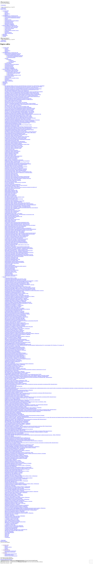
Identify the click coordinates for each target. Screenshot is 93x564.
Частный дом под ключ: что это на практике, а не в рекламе (16, 102)
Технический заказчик (9, 22)
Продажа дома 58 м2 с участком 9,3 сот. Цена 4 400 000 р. (15, 357)
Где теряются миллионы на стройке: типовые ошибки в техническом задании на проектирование (23, 94)
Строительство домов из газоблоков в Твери (13, 148)
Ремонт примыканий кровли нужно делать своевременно (15, 226)
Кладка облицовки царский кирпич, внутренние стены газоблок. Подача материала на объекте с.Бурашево (24, 415)
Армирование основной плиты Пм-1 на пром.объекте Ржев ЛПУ (17, 295)
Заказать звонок (3, 9)
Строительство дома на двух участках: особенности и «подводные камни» (18, 172)
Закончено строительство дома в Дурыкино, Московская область (17, 416)
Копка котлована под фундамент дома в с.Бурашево (14, 488)
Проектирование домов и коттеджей (11, 26)
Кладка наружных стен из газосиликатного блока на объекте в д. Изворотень (19, 512)
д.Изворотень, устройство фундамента (12, 517)
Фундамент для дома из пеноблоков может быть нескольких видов (17, 223)
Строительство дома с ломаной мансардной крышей (14, 200)
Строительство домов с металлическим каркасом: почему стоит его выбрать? (19, 203)
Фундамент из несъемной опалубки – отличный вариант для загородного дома (19, 214)
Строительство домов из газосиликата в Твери (13, 147)
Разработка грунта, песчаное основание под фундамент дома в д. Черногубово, (19, 397)
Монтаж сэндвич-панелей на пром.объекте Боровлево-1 (15, 348)
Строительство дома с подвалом (11, 212)
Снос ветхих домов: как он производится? (12, 184)
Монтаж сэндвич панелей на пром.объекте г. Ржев (14, 285)
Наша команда (7, 13)
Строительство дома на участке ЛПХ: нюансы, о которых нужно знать (18, 178)
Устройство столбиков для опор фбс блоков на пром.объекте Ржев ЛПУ (18, 302)
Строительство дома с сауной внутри (12, 211)
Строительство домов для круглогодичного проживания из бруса (17, 222)
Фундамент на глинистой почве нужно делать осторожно (15, 236)
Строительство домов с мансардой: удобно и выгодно (15, 231)
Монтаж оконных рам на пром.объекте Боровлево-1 (14, 354)
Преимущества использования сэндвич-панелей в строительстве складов (18, 126)
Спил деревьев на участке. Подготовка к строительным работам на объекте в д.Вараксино (21, 491)
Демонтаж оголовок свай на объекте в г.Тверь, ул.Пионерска (16, 492)
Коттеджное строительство (10, 268)
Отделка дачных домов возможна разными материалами (15, 240)
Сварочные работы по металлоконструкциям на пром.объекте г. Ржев (17, 286)
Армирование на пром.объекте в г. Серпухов (13, 306)
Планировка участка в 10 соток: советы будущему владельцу (16, 166)
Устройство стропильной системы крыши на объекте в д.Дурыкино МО (18, 467)
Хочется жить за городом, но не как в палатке (13, 101)
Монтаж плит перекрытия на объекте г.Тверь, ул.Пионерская (16, 478)
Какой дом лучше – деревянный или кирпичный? (14, 159)
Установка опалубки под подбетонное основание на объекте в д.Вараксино (19, 445)
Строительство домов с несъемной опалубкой (13, 201)
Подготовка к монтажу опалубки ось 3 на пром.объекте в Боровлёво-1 (18, 358)
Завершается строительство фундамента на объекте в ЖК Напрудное (17, 437)
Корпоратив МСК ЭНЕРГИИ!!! (11, 466)
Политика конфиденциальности (6, 559)
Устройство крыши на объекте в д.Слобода (13, 460)
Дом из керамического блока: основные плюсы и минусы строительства (18, 128)
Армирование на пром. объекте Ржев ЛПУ (13, 307)
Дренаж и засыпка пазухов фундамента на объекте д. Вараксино (17, 403)
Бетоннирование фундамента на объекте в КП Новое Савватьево (17, 323)
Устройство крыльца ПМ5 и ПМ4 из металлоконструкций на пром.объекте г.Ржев (20, 288)
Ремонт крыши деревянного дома (11, 190)
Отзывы (6, 11)
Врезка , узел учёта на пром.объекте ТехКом (13, 338)
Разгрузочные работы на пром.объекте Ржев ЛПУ (14, 331)
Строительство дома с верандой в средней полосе (14, 167)
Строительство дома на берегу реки (11, 174)
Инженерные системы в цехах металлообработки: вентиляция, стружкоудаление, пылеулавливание (23, 88)
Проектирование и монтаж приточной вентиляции (14, 261)
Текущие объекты (12, 61)
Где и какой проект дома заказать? (11, 157)
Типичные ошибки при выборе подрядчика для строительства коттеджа (18, 98)
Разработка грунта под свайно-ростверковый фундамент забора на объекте (18, 477)
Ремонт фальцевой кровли (10, 209)
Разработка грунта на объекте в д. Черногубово (13, 327)
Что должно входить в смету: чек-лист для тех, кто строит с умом (17, 106)
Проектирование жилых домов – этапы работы (13, 213)
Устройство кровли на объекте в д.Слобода (13, 443)
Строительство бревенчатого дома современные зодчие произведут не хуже (19, 254)
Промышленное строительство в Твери (12, 125)
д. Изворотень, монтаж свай (10, 524)
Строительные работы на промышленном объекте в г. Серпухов (16, 297)
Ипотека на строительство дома (11, 385)
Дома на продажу (8, 29)
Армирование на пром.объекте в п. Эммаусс (13, 304)
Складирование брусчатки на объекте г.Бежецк (13, 498)
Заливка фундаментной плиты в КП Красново (13, 413)
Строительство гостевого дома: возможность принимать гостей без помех (18, 230)
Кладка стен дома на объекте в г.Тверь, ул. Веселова (14, 490)
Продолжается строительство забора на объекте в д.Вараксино (16, 455)
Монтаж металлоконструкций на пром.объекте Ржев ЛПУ (15, 315)
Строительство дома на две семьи (11, 274)
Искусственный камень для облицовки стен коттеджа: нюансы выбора (18, 163)
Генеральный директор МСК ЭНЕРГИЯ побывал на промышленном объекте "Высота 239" (22, 509)
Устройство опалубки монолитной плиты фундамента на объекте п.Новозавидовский (20, 408)
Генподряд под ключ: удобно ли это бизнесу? (13, 105)
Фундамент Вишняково (9, 531)
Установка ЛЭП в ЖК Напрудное (11, 528)
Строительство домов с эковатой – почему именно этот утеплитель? (17, 202)
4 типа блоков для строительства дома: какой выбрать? (15, 141)
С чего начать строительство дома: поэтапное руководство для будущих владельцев (20, 117)
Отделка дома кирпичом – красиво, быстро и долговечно (15, 182)
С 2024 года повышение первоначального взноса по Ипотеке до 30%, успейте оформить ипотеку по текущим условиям (27, 375)
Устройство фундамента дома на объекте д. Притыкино (15, 394)
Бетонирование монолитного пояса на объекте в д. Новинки (16, 298)
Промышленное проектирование (11, 553)
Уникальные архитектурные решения (12, 20)
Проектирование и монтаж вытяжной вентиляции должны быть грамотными (19, 255)
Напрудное (7, 534)
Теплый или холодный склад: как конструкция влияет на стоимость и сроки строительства (21, 87)
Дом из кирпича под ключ (9, 149)
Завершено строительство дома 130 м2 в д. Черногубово (15, 322)
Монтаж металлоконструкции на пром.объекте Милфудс (15, 355)
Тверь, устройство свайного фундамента (12, 520)
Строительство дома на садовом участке (12, 219)
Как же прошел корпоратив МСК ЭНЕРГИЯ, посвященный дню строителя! (19, 429)
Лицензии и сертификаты (9, 24)
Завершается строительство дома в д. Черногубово (14, 294)
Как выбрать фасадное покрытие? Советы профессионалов (16, 164)
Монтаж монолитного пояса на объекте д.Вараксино (14, 356)
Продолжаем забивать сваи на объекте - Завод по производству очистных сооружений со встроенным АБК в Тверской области (28, 426)
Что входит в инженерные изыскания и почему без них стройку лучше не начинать (20, 103)
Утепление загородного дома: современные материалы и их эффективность (19, 99)
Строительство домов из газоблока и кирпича (13, 143)
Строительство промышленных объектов (12, 17)
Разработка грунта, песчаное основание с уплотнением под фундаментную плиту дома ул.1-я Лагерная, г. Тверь (25, 401)
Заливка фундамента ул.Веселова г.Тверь (12, 516)
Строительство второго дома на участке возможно (14, 256)
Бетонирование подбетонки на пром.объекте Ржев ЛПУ (15, 319)
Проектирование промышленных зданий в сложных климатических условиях (19, 129)
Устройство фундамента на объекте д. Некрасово (14, 382)
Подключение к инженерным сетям (11, 257)
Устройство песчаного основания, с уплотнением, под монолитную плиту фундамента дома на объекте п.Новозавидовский (28, 410)
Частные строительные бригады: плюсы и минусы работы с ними (17, 162)
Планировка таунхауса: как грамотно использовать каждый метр (17, 97)
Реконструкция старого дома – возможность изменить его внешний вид (18, 228)
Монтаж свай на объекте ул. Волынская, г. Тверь (14, 425)
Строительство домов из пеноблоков (11, 152)
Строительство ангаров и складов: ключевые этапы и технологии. (17, 136)
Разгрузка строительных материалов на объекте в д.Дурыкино (16, 507)
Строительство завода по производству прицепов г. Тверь (15, 278)
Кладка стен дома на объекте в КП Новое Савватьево (15, 317)
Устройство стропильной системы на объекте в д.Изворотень (16, 506)
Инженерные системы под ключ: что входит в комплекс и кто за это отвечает (19, 110)
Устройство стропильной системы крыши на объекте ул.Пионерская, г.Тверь (19, 452)
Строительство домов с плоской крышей (12, 161)
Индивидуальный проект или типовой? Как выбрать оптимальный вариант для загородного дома (23, 114)
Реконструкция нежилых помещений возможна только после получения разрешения (20, 229)
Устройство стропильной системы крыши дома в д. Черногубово (17, 299)
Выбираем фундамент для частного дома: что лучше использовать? (17, 160)
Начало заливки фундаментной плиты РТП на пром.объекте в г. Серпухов (18, 303)
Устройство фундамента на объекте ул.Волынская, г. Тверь (15, 406)
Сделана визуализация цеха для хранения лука (13, 428)
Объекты (6, 18)
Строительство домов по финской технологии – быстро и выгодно (17, 224)
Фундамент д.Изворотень (9, 514)
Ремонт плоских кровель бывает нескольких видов (14, 227)
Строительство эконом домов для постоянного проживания (16, 241)
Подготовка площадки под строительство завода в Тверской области (17, 438)
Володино (7, 536)
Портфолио (7, 31)
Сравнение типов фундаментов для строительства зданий (15, 138)
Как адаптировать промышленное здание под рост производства (17, 90)
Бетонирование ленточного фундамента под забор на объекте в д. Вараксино (19, 468)
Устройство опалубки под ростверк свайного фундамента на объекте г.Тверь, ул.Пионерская (22, 483)
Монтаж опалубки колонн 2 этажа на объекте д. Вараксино (16, 383)
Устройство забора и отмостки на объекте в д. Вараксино (15, 301)
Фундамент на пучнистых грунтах (11, 199)
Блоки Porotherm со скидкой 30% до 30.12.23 (13, 365)
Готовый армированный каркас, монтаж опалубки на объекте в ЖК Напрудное (19, 439)
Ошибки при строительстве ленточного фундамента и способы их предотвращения (20, 121)
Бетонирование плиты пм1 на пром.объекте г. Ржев (14, 291)
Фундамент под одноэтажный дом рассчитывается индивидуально (17, 246)
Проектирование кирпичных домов (11, 192)
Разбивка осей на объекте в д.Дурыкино (12, 504)
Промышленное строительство (10, 550)
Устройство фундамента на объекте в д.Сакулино (14, 495)
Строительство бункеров (9, 28)
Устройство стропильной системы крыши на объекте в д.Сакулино (17, 469)
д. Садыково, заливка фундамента (11, 523)
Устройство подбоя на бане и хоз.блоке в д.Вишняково (15, 515)
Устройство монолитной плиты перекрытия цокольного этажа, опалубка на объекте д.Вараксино (23, 411)
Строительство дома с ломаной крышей (12, 208)
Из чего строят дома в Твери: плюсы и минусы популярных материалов (18, 107)
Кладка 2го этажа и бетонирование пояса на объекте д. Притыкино (17, 328)
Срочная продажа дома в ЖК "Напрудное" (13, 473)
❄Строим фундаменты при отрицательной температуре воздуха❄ (17, 381)
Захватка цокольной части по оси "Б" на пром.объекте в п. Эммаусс (17, 313)
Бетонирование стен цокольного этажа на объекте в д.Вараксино (17, 433)
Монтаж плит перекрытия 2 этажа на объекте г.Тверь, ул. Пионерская (17, 465)
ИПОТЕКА (5, 81)
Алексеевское (7, 537)
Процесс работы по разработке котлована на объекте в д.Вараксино (17, 450)
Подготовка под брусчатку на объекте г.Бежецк (13, 476)
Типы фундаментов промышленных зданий (13, 123)
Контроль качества (8, 32)
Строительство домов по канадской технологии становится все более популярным (20, 225)
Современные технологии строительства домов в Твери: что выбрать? (18, 118)
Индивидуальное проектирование (11, 555)
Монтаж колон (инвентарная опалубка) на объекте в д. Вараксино (17, 400)
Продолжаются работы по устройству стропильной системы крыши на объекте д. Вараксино (22, 333)
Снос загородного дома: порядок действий (13, 179)
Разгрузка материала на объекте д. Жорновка (13, 337)
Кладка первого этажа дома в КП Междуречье (13, 441)
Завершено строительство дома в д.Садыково (13, 474)
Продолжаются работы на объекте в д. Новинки (14, 329)
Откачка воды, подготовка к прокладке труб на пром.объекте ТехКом (17, 342)
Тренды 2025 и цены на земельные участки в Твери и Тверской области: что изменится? (21, 127)
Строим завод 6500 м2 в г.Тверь (11, 277)
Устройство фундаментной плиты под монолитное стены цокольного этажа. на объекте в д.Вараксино (24, 440)
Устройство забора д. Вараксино (11, 459)
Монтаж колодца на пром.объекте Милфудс (13, 335)
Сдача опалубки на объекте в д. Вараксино (13, 359)
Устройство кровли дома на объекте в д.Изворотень (14, 482)
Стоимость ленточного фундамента (11, 150)
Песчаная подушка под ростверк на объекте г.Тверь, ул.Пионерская (17, 487)
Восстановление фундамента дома (11, 197)
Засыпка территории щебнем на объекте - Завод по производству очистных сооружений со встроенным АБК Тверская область (28, 377)
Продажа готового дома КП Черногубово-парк (13, 470)
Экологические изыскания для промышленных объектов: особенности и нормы (19, 109)
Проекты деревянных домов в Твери (11, 153)
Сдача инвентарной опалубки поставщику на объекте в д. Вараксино (17, 423)
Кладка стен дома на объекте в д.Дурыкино (13, 493)
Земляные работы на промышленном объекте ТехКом (15, 347)
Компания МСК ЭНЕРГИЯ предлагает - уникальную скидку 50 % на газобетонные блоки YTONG (23, 374)
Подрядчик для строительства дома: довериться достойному (16, 168)
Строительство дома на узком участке (12, 175)
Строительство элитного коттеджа (11, 173)
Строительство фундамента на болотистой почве (14, 198)
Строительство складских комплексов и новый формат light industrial (17, 139)
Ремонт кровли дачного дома (10, 245)
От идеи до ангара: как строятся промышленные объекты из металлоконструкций (20, 108)
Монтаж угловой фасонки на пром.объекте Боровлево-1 (15, 343)
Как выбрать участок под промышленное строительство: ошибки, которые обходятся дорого (22, 92)
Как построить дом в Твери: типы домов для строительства (16, 137)
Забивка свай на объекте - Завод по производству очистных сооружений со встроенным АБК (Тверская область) (25, 419)
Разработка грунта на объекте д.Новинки (12, 398)
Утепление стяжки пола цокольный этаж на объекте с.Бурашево (16, 456)
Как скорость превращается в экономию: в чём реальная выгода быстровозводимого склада (22, 89)
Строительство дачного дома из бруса (12, 263)
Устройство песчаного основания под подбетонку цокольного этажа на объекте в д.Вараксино (22, 427)
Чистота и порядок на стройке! (10, 379)
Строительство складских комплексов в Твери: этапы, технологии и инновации (19, 120)
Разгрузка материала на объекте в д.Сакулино (13, 479)
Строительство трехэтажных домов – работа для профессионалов (17, 234)
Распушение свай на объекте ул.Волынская (13, 412)
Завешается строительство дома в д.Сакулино (13, 461)
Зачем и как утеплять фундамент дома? (12, 156)
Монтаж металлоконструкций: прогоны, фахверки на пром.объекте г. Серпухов (19, 284)
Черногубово (7, 533)
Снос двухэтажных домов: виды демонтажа (13, 180)
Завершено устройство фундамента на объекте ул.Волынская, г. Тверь (18, 402)
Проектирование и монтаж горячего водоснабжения (14, 262)
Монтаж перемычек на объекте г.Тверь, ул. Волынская (15, 364)
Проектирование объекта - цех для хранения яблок (14, 432)
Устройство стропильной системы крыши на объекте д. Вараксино (17, 340)
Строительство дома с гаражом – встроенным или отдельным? (16, 238)
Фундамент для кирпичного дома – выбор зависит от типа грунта (17, 244)
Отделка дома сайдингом (9, 183)
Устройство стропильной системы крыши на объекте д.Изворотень (17, 497)
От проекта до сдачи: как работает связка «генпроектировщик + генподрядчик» (19, 112)
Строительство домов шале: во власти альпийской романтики (16, 242)
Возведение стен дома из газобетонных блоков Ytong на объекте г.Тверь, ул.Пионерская (21, 475)
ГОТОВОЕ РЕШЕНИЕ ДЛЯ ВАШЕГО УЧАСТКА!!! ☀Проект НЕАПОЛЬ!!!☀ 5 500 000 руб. (22, 446)
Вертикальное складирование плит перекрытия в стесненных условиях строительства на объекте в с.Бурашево (25, 453)
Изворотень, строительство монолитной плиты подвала (15, 521)
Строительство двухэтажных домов (11, 260)
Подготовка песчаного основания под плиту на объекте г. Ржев (16, 293)
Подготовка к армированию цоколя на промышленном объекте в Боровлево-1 (19, 363)
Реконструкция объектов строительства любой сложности (15, 266)
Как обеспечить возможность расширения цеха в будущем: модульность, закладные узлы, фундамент (23, 86)
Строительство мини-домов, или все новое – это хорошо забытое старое (18, 171)
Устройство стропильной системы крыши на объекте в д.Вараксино (17, 336)
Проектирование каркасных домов (11, 191)
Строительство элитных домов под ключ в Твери (14, 146)
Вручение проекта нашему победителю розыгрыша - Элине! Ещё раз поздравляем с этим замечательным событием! (26, 404)
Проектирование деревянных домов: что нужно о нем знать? (16, 185)
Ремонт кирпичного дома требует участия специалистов (15, 239)
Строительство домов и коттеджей (11, 27)
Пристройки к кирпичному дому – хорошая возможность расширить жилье (19, 250)
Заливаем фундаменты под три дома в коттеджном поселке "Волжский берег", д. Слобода (21, 280)
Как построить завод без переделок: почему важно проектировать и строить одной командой (22, 93)
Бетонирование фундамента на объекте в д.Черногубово (15, 368)
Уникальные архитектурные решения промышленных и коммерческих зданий (19, 444)
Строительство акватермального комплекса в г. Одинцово (15, 279)
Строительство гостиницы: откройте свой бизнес (14, 237)
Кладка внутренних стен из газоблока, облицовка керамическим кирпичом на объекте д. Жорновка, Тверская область (26, 376)
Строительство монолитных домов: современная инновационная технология (19, 252)
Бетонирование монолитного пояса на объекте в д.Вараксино (16, 353)
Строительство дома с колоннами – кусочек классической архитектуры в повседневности (21, 207)
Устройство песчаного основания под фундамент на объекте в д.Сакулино (18, 501)
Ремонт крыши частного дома (10, 220)
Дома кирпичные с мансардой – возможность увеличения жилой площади (18, 247)
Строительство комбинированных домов (12, 259)
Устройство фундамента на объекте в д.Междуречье (14, 449)
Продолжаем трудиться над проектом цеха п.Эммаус (14, 462)
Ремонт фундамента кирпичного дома (12, 215)
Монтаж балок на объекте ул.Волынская (12, 361)
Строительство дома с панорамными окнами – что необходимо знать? (18, 206)
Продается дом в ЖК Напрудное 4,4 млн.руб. (13, 464)
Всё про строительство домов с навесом (12, 186)
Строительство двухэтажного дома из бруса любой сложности (16, 253)
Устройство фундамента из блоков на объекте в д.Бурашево (16, 484)
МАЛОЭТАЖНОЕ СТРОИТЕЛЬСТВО (10, 69)
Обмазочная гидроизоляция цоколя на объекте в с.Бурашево (16, 458)
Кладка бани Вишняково (9, 532)
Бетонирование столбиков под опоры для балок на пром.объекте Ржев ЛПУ (19, 326)
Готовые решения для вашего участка (12, 30)
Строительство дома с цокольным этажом (12, 210)
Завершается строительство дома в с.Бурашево (13, 360)
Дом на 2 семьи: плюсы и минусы (11, 158)
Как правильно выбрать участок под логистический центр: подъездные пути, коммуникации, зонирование (24, 85)
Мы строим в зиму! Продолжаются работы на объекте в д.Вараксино (17, 372)
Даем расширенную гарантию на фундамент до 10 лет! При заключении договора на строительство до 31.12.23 (25, 369)
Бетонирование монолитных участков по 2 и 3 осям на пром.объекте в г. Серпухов (20, 289)
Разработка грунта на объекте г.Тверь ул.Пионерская (14, 500)
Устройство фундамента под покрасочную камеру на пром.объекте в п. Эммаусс (19, 296)
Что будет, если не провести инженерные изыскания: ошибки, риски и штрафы (19, 111)
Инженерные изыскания (9, 23)
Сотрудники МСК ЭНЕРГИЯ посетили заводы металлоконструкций (17, 489)
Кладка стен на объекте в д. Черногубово (12, 346)
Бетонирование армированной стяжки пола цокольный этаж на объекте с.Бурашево (20, 447)
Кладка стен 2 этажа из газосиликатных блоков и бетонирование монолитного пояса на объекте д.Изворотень (25, 508)
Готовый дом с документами (10, 485)
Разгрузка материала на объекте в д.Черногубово (14, 341)
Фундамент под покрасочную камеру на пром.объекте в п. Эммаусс (17, 283)
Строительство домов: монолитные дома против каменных (16, 142)
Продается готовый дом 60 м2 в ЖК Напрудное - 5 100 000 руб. (16, 422)
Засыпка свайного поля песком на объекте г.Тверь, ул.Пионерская (17, 499)
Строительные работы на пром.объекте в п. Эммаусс (14, 308)
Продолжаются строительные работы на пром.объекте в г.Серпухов (17, 309)
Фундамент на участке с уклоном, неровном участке (14, 196)
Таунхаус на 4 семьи (8, 264)
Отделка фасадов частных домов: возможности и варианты (16, 169)
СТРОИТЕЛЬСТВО (6, 549)
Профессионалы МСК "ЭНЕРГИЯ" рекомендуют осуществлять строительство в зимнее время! (22, 399)
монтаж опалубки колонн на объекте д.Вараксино (14, 366)
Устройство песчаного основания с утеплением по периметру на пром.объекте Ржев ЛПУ (21, 320)
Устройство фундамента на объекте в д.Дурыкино (14, 502)
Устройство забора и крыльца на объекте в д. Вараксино (15, 324)
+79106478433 (3, 540)
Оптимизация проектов (9, 21)
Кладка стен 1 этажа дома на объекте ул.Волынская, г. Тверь (16, 380)
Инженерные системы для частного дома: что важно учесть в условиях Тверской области (21, 95)
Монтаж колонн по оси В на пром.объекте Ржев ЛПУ (15, 318)
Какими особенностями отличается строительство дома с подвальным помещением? (20, 204)
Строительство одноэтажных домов (11, 258)
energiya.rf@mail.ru (3, 541)
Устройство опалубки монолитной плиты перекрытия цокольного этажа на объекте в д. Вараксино (23, 407)
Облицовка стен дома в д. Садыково (11, 513)
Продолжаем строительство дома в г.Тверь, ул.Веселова (15, 503)
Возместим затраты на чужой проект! (12, 370)
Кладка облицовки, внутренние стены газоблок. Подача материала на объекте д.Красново (21, 405)
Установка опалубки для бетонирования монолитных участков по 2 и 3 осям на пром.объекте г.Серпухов (24, 290)
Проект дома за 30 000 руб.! (10, 362)
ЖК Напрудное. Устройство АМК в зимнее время (14, 530)
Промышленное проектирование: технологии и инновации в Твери (17, 122)
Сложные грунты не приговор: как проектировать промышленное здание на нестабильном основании (24, 91)
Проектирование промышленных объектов (13, 16)
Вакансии (6, 12)
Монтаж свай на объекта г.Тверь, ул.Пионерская (14, 494)
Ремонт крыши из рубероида (10, 221)
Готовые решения (8, 19)
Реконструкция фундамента (10, 265)
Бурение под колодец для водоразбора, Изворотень (14, 526)
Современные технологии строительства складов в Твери (15, 130)
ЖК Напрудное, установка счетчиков (12, 522)
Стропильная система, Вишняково (11, 527)
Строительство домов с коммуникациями (12, 188)
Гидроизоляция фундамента (10, 269)
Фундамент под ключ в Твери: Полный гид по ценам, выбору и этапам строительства (20, 131)
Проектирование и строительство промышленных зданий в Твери (17, 144)
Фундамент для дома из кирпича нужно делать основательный (16, 235)
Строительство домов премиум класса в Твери (13, 145)
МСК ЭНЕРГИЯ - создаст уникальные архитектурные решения (16, 421)
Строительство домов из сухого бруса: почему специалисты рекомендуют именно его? (21, 187)
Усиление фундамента (9, 273)
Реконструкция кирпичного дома (11, 267)
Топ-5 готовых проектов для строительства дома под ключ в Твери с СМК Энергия (20, 132)
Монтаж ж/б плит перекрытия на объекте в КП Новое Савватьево (17, 312)
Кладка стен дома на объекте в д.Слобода (12, 496)
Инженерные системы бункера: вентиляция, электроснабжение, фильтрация (19, 113)
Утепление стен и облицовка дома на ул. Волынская (14, 330)
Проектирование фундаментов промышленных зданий (15, 133)
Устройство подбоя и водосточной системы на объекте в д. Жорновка (17, 334)
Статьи (4, 84)
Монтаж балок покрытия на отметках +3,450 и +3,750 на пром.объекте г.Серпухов (20, 287)
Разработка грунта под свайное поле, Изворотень (14, 525)
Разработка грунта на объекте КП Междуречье (13, 451)
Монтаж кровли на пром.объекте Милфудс (13, 351)
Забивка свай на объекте (9, 435)
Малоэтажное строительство (10, 275)
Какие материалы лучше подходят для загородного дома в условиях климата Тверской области (22, 96)
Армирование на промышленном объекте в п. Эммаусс (15, 292)
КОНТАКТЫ (5, 82)
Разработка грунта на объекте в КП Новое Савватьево (15, 325)
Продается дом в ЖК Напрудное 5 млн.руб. (13, 436)
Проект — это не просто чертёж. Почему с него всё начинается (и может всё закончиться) (21, 104)
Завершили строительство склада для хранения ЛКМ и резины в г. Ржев (18, 281)
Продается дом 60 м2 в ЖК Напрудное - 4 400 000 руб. (15, 448)
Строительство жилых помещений (11, 243)
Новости (6, 14)
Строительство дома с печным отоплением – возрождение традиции (17, 205)
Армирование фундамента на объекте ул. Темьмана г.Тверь (16, 300)
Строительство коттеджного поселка (11, 270)
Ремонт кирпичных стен (9, 189)
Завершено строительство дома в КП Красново (13, 386)
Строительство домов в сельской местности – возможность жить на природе (19, 248)
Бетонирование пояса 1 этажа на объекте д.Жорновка (14, 371)
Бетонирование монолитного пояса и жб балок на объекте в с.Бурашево (18, 463)
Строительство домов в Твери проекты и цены (13, 135)
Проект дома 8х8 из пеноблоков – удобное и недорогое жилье (16, 249)
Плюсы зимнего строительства (10, 387)
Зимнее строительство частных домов (12, 140)
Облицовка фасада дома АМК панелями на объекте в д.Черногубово (17, 486)
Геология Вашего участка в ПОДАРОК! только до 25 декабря (16, 373)
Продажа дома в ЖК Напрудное (11, 481)
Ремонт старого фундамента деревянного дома (13, 216)
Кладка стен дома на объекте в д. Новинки (13, 321)
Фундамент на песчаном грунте (11, 195)
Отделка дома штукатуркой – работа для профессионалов (15, 170)
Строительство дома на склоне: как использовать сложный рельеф (17, 176)
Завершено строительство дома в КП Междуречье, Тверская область (17, 420)
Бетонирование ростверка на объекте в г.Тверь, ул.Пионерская (16, 480)
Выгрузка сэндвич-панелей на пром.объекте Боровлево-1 (15, 352)
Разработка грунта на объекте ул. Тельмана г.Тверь (14, 305)
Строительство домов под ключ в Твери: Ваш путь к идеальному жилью (18, 124)
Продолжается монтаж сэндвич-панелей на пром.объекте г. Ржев (17, 282)
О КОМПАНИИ (6, 47)
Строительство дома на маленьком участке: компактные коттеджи (17, 177)
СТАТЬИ (4, 83)
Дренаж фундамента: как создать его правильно (13, 165)
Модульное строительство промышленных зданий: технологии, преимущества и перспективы (22, 119)
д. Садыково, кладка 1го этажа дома (11, 518)
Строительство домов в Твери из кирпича (12, 151)
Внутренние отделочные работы (11, 181)
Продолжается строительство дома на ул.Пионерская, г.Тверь (16, 457)
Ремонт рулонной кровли (9, 218)
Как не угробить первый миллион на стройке (13, 100)
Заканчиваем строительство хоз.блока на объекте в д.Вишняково (17, 505)
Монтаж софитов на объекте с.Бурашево (12, 367)
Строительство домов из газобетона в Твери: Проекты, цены (16, 134)
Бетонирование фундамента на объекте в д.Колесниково (15, 314)
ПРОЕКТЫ (5, 552)
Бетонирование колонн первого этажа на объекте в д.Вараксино (17, 395)
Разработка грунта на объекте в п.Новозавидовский (14, 418)
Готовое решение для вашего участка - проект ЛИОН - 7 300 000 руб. (17, 424)
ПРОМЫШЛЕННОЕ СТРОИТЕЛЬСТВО (10, 52)
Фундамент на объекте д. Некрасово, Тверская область (15, 378)
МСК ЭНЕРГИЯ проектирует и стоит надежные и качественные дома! (18, 344)
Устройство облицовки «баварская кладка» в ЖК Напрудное (16, 529)
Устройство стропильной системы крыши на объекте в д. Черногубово (18, 332)
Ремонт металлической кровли (10, 217)
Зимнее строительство (9, 33)
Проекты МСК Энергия (9, 554)
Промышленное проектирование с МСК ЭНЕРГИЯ (14, 414)
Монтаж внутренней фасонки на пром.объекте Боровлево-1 (16, 339)
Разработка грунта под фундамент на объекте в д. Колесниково (16, 316)
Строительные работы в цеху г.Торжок (12, 519)
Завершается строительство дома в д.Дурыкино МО (14, 454)
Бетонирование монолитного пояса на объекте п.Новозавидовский (17, 393)
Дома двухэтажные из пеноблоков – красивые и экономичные (16, 251)
